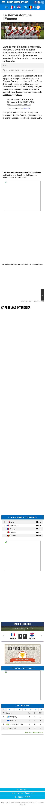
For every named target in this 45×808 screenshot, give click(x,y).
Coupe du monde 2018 (17, 2)
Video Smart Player (26, 301)
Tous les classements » (34, 732)
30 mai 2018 (27, 108)
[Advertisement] (22, 145)
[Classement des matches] (23, 663)
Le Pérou (6, 76)
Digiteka (41, 301)
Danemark (7, 95)
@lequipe (11, 102)
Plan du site (22, 797)
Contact (22, 789)
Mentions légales (22, 793)
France (19, 95)
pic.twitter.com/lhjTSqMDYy (18, 105)
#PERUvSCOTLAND (25, 102)
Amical (5, 66)
